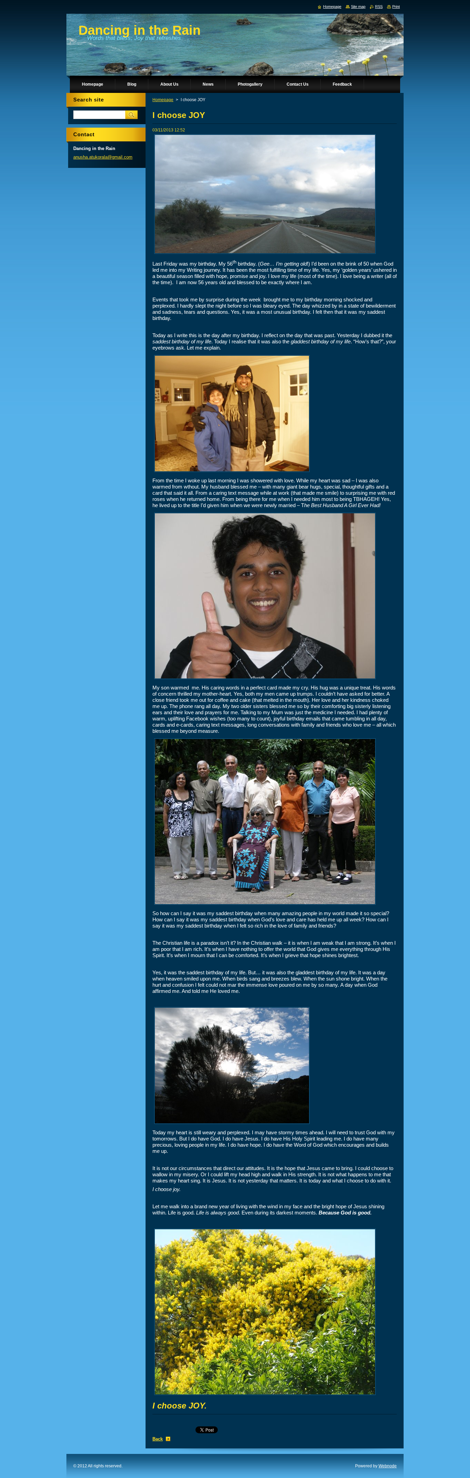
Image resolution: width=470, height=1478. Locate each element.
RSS (379, 6)
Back (157, 1439)
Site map (358, 6)
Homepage (162, 100)
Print (396, 6)
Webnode (387, 1466)
